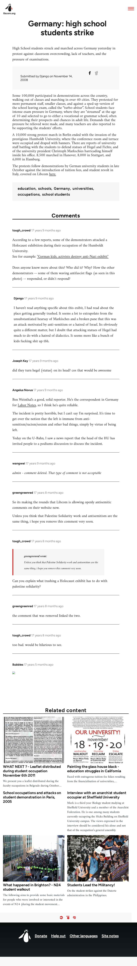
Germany (62, 188)
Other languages (84, 936)
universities (83, 188)
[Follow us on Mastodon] (74, 917)
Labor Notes (27, 405)
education (27, 188)
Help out (58, 936)
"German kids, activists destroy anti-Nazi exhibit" (72, 256)
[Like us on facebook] (61, 917)
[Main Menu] (130, 9)
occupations (29, 194)
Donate (41, 936)
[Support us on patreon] (68, 917)
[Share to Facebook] (89, 73)
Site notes (110, 936)
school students (56, 194)
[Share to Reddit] (96, 73)
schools (44, 188)
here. (52, 174)
